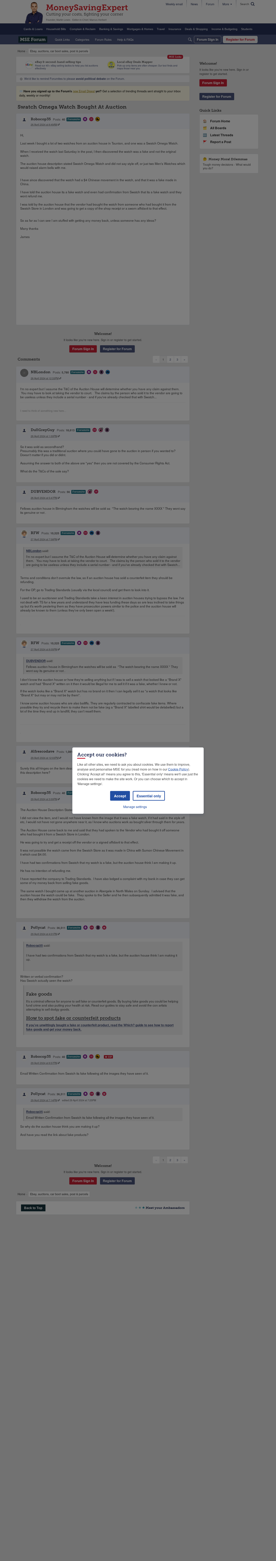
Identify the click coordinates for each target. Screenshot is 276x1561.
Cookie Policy (178, 769)
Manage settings (135, 806)
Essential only (149, 795)
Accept (120, 795)
